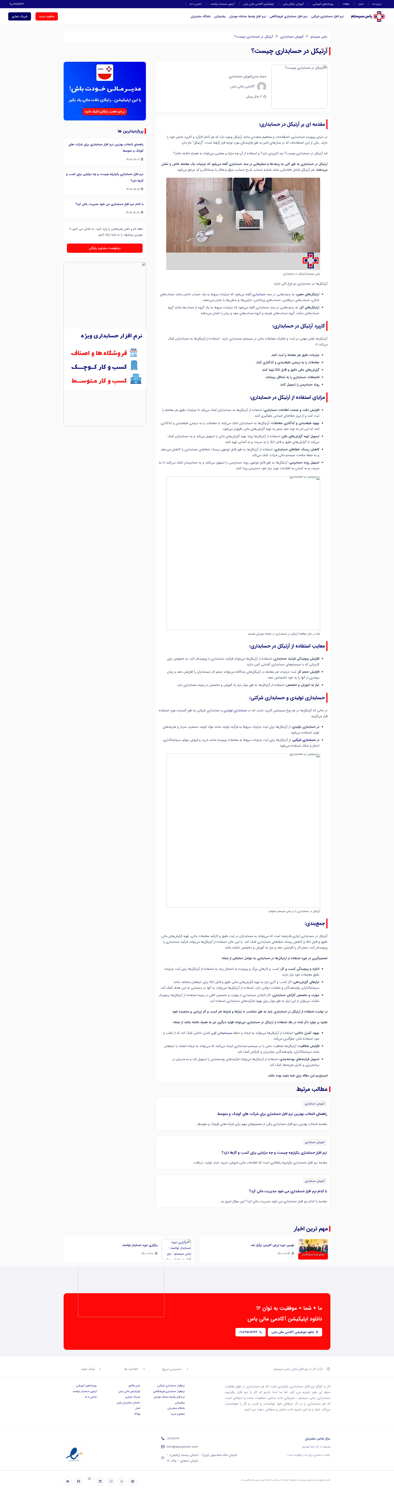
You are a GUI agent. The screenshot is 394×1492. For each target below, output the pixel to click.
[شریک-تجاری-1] (105, 293)
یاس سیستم (319, 36)
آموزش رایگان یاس (293, 4)
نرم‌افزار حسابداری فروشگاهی (169, 1391)
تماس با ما (195, 4)
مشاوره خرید (178, 1414)
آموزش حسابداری (292, 36)
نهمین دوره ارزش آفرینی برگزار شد (272, 1245)
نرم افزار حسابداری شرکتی (327, 16)
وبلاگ (137, 1414)
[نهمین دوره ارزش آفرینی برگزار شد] (313, 1249)
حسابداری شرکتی (304, 740)
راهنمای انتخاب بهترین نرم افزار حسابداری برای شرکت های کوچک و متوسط (272, 1114)
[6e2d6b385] (74, 1454)
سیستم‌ (228, 1032)
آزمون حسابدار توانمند (222, 4)
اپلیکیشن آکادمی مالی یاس (258, 4)
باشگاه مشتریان (201, 16)
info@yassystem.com (182, 1446)
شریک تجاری (132, 1397)
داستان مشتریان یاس (128, 1402)
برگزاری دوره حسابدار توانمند (140, 1245)
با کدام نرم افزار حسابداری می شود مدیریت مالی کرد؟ (288, 1191)
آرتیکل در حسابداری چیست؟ (253, 36)
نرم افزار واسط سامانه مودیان (247, 16)
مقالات (345, 4)
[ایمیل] (68, 1481)
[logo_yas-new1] (368, 16)
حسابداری (259, 294)
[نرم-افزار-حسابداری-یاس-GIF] (105, 359)
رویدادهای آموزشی (323, 4)
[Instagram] (111, 1481)
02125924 (173, 1438)
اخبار (360, 4)
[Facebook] (78, 1481)
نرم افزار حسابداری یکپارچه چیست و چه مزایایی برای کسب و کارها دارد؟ (274, 1153)
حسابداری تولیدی (235, 710)
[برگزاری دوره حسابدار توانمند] (176, 1249)
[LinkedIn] (100, 1481)
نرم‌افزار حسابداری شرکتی (171, 1385)
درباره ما (376, 4)
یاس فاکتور (134, 1385)
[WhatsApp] (122, 1481)
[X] (89, 1478)
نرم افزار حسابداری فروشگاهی (288, 16)
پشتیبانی (220, 16)
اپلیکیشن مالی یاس (129, 1391)
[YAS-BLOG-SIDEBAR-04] (105, 92)
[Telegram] (133, 1481)
